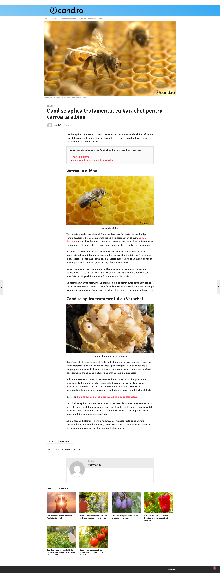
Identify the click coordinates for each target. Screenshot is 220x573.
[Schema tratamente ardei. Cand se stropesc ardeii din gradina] (158, 502)
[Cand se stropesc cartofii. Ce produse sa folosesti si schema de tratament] (61, 537)
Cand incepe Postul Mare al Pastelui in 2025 (59, 516)
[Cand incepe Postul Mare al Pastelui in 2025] (61, 502)
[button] (45, 10)
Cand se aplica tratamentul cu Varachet (93, 160)
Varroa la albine (81, 156)
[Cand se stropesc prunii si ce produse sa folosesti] (126, 502)
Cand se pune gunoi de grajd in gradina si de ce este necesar (107, 396)
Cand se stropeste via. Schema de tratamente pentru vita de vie (93, 518)
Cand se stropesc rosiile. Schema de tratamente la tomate (91, 552)
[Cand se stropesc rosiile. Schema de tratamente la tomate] (93, 537)
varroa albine (65, 441)
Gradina (51, 106)
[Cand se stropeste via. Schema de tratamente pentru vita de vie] (93, 502)
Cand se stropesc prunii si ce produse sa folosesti (125, 516)
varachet (52, 441)
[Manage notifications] (214, 568)
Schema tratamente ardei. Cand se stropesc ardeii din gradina (156, 518)
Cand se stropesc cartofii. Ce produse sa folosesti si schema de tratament (61, 552)
